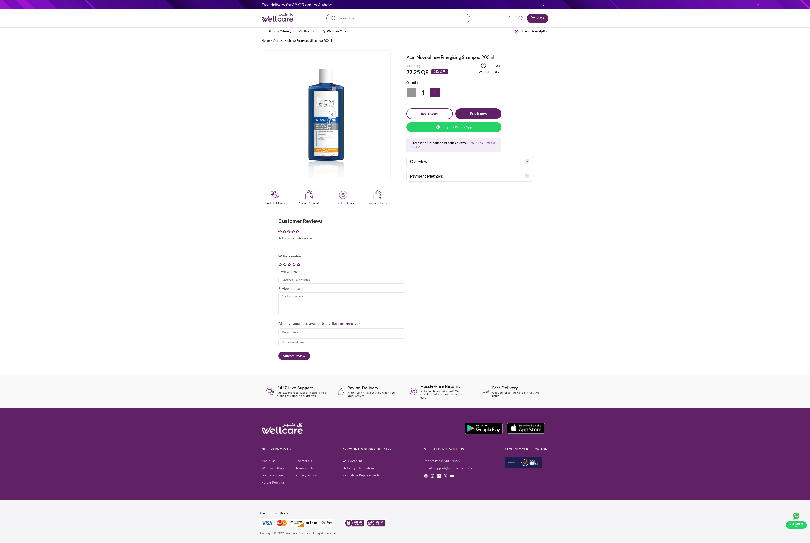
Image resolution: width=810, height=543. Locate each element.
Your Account (352, 461)
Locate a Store (272, 475)
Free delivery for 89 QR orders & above (297, 4)
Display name (289, 323)
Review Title (288, 272)
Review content (290, 288)
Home (266, 40)
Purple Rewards (273, 482)
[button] (544, 4)
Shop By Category (279, 31)
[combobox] (398, 18)
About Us (269, 461)
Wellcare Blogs (273, 468)
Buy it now (478, 113)
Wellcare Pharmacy (298, 533)
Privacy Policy (306, 475)
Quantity (412, 82)
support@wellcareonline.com (456, 468)
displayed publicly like (319, 323)
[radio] (280, 264)
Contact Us (304, 461)
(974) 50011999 (447, 461)
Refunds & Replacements (361, 475)
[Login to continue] (483, 66)
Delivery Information (358, 468)
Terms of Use (305, 468)
